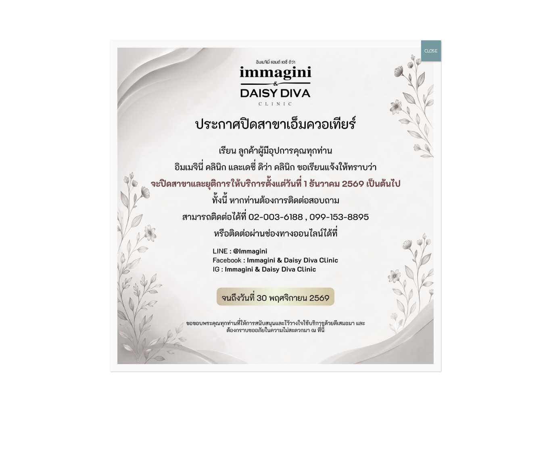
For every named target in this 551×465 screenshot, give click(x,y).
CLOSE (431, 51)
